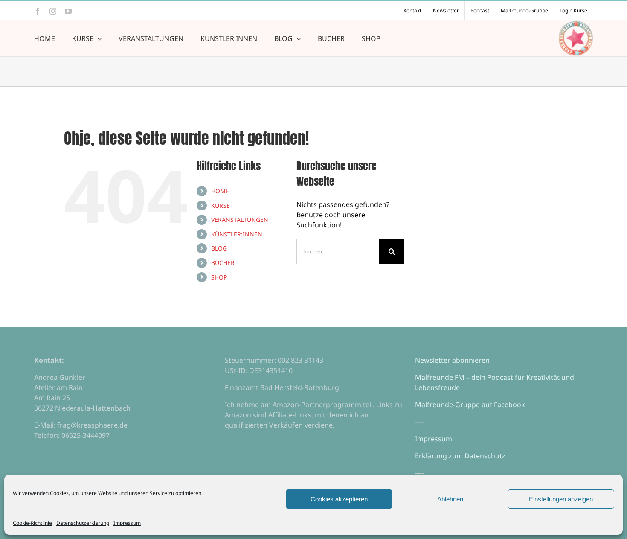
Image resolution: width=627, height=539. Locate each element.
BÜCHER (223, 263)
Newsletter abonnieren (452, 360)
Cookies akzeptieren (339, 499)
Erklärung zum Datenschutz (460, 455)
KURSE (220, 205)
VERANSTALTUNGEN (239, 220)
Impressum (127, 523)
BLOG (219, 248)
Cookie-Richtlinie (32, 523)
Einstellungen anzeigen (561, 499)
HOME (220, 191)
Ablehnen (450, 499)
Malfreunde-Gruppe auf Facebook (470, 404)
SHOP (219, 277)
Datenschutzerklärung (82, 523)
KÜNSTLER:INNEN (236, 234)
